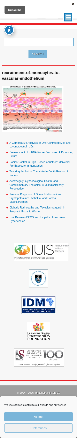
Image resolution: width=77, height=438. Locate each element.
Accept (38, 416)
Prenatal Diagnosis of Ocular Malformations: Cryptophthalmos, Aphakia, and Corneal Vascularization (35, 198)
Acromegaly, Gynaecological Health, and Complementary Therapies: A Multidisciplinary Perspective (36, 184)
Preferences (38, 428)
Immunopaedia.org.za (47, 392)
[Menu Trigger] (68, 17)
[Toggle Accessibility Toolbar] (9, 30)
